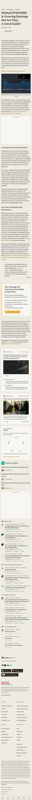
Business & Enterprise (22, 752)
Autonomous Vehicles (22, 717)
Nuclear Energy (20, 714)
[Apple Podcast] (13, 665)
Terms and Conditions (6, 789)
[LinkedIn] (2, 665)
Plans (18, 728)
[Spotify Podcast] (10, 665)
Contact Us (19, 737)
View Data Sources (5, 695)
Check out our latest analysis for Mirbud (13, 71)
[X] (5, 665)
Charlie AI (19, 755)
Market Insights (5, 740)
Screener (3, 731)
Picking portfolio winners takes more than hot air (15, 475)
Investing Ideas (4, 734)
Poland (3, 9)
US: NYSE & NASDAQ (6, 706)
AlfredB (6, 643)
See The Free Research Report (11, 456)
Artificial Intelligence (21, 720)
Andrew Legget (8, 479)
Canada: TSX (4, 717)
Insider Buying (20, 711)
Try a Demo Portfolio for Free (13, 312)
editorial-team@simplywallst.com (12, 343)
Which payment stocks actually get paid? (14, 467)
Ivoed (6, 553)
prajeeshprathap (8, 575)
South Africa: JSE (5, 720)
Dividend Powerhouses (22, 708)
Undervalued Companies (22, 706)
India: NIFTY (4, 714)
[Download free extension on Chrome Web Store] (9, 675)
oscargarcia (7, 597)
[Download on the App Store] (6, 671)
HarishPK (7, 629)
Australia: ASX (4, 711)
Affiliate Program (21, 750)
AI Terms (3, 794)
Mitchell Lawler (8, 470)
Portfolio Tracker (5, 728)
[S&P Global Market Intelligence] (6, 683)
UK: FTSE (3, 708)
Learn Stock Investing (22, 747)
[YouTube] (8, 665)
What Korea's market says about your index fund (15, 484)
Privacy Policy (4, 791)
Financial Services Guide (7, 787)
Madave (6, 636)
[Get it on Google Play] (17, 671)
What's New (4, 743)
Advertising (19, 731)
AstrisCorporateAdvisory (10, 567)
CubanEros (7, 607)
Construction (10, 9)
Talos (6, 544)
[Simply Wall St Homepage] (8, 657)
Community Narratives (6, 737)
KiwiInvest (7, 615)
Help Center (19, 744)
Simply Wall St (8, 31)
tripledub (7, 534)
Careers (18, 740)
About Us (19, 734)
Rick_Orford (7, 524)
